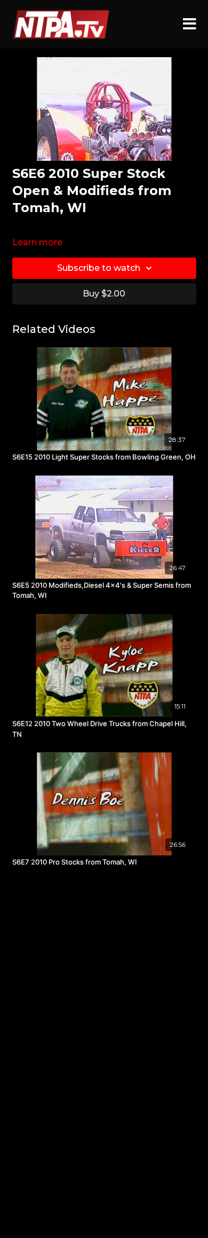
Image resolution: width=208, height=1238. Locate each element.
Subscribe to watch (98, 268)
